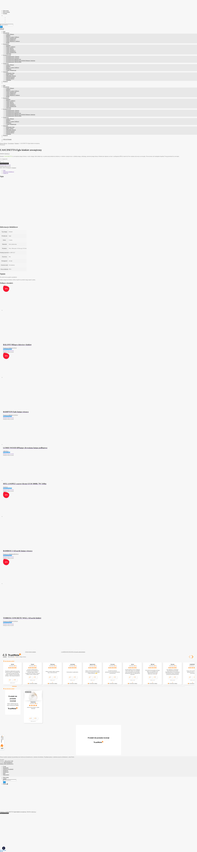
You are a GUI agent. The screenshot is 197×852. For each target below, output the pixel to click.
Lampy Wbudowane (11, 38)
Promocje (5, 81)
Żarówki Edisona (10, 77)
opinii (20, 656)
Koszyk (5, 784)
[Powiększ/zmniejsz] (0, 850)
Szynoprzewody (7, 55)
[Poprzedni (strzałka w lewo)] (0, 851)
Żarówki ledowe (10, 78)
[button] (5, 165)
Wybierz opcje (6, 452)
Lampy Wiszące (10, 34)
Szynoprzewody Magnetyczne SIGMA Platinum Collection (20, 60)
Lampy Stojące (9, 48)
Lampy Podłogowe (10, 39)
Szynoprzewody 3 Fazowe (12, 58)
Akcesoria (8, 53)
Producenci (6, 772)
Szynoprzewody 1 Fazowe (12, 56)
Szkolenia (8, 80)
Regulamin (5, 767)
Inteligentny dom (10, 73)
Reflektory (8, 69)
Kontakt (5, 13)
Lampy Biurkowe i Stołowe (13, 41)
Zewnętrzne (6, 44)
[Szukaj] (1, 27)
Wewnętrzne (6, 33)
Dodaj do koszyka (4, 163)
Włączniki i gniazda (11, 76)
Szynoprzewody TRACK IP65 (13, 62)
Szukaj (4, 778)
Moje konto (6, 10)
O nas (4, 766)
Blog (4, 773)
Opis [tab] (4, 170)
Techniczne (6, 63)
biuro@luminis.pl (8, 762)
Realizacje (5, 770)
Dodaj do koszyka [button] (7, 349)
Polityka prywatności (8, 769)
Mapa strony (6, 774)
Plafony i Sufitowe (10, 46)
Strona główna (3, 143)
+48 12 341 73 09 (8, 761)
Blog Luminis (6, 12)
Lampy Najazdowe (10, 51)
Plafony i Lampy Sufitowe (12, 37)
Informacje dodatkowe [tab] (8, 171)
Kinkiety (8, 35)
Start (4, 31)
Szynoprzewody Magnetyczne (13, 59)
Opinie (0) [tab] (5, 173)
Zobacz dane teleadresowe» (6, 763)
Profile (7, 42)
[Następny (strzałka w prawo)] (2, 851)
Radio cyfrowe (9, 74)
